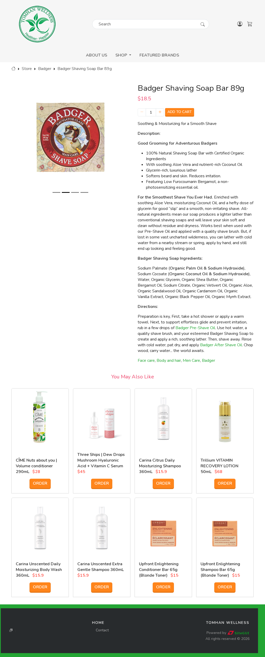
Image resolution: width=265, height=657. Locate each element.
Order (40, 483)
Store (27, 69)
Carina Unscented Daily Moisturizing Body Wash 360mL (39, 569)
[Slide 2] (66, 192)
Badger (44, 69)
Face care (146, 360)
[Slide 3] (75, 192)
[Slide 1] (56, 192)
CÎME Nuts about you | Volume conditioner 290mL (36, 466)
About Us (96, 55)
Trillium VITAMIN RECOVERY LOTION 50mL (219, 466)
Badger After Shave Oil (221, 345)
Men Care (191, 360)
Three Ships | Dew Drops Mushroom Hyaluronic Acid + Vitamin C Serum (101, 460)
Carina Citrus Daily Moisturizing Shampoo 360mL (160, 466)
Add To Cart (179, 111)
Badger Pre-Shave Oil (195, 328)
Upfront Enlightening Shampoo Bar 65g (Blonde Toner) (220, 569)
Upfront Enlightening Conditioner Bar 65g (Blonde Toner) (159, 569)
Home (98, 622)
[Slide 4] (84, 192)
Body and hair (169, 360)
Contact (102, 630)
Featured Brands (159, 55)
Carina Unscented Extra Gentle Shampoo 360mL (100, 567)
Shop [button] (121, 55)
